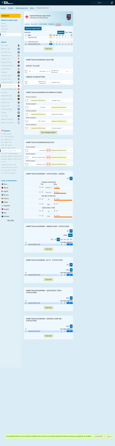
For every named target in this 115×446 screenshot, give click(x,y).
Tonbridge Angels (6, 109)
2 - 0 (48, 150)
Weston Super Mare (38, 157)
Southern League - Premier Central (12, 159)
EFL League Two (6, 142)
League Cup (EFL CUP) (8, 164)
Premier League (6, 134)
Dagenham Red (32, 37)
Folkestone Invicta (6, 82)
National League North (8, 148)
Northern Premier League (9, 153)
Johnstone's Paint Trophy (9, 167)
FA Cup (3, 162)
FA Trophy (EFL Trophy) (8, 170)
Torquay (42, 107)
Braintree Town (6, 52)
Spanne (58, 24)
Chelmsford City (6, 55)
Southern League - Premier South (11, 156)
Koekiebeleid (98, 436)
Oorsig (27, 24)
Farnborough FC (57, 128)
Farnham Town (6, 79)
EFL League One (6, 139)
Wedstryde (43, 24)
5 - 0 (48, 164)
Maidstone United (57, 114)
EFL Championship (7, 137)
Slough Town (56, 100)
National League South (9, 150)
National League (6, 145)
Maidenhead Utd (6, 96)
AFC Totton (41, 121)
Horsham (42, 150)
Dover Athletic (5, 69)
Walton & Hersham (33, 42)
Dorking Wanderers (7, 65)
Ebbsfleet (4, 72)
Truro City (4, 116)
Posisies (51, 24)
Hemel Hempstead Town (9, 89)
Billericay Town (6, 49)
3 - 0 (48, 157)
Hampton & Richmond (34, 44)
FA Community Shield (8, 173)
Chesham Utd (5, 59)
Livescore (5, 16)
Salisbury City (40, 164)
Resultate (34, 24)
